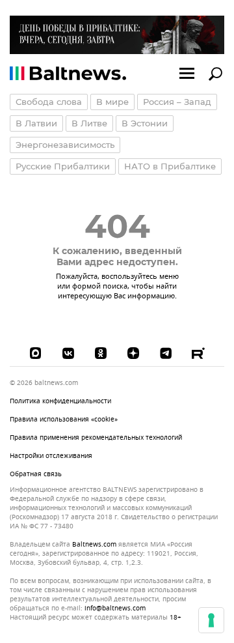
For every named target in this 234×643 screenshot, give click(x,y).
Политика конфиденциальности (60, 401)
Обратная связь (36, 474)
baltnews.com (94, 544)
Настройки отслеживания (51, 456)
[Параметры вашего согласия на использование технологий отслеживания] (211, 620)
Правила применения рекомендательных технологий (96, 437)
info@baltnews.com (115, 608)
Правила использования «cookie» (64, 419)
